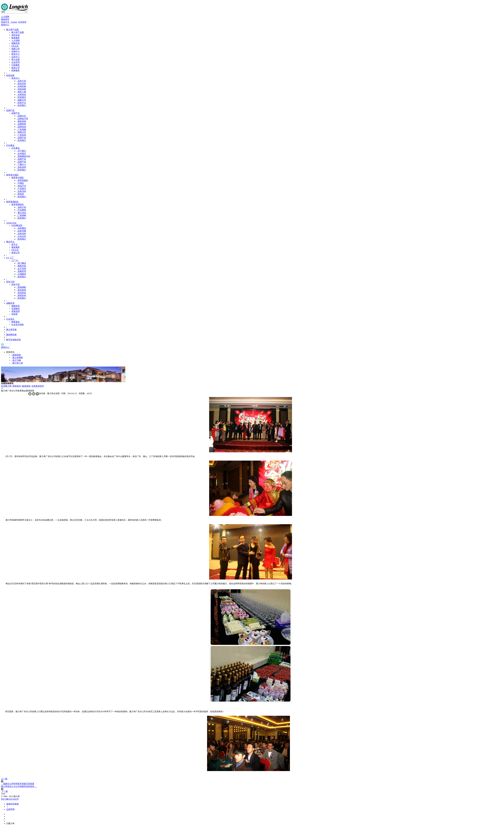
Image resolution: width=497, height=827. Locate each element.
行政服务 (15, 65)
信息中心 (15, 57)
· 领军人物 (21, 92)
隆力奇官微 (11, 329)
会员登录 (22, 22)
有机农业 (15, 35)
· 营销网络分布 (23, 156)
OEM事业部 (16, 225)
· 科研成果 (21, 89)
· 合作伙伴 (21, 236)
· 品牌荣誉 (21, 124)
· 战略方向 (21, 100)
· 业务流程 (21, 233)
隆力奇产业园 (12, 29)
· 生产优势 (21, 268)
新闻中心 (5, 25)
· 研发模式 (21, 97)
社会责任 (10, 319)
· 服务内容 (21, 266)
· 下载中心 (21, 164)
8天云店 (15, 46)
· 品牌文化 (21, 116)
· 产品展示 (21, 188)
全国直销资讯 (37, 386)
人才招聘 (5, 17)
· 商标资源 (21, 121)
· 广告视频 (21, 129)
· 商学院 (20, 194)
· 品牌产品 (21, 138)
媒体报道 (26, 386)
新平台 (14, 244)
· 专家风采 (21, 94)
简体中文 (5, 22)
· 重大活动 (21, 213)
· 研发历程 (21, 84)
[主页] (2, 389)
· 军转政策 (21, 290)
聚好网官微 (11, 335)
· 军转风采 (21, 293)
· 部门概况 (21, 263)
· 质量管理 (21, 271)
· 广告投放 (21, 135)
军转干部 (10, 282)
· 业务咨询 (21, 167)
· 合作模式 (21, 153)
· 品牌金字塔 (22, 118)
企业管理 (15, 62)
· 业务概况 (21, 228)
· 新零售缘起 (22, 180)
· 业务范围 (21, 231)
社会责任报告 (17, 324)
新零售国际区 (12, 202)
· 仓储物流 (21, 274)
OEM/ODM (11, 223)
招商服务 (15, 70)
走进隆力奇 (6, 386)
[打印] (29, 395)
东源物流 (15, 308)
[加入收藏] (37, 395)
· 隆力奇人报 (17, 363)
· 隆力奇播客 (17, 357)
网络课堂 (5, 19)
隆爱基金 (15, 322)
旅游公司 (15, 68)
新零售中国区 (12, 175)
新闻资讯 (17, 386)
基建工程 (15, 49)
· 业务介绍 (21, 81)
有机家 (14, 314)
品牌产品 (10, 110)
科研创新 (10, 75)
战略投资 (15, 43)
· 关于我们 (21, 151)
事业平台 (10, 242)
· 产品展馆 (21, 210)
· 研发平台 (21, 103)
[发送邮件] (33, 395)
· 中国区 (20, 183)
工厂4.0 (14, 260)
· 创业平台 (21, 186)
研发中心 (15, 78)
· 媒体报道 (16, 355)
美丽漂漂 (15, 311)
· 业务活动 (21, 191)
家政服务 (15, 38)
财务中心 (15, 54)
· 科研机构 (21, 86)
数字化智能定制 (13, 340)
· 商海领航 (21, 287)
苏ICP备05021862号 (10, 799)
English (14, 22)
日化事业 (10, 145)
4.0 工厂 (10, 258)
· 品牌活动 (21, 127)
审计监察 (15, 59)
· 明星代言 (21, 132)
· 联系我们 (21, 105)
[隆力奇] (14, 10)
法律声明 (10, 809)
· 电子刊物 (16, 360)
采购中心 (15, 51)
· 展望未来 (21, 295)
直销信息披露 (12, 804)
